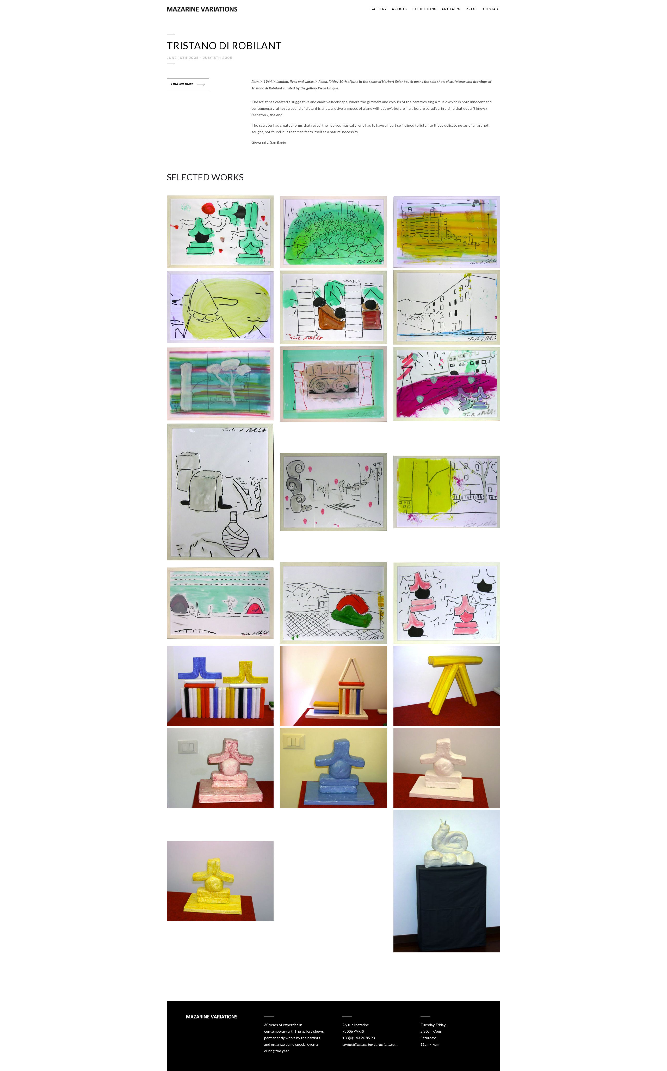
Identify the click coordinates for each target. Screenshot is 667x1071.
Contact (491, 9)
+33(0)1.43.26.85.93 (358, 1038)
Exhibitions (424, 9)
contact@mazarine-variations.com (370, 1044)
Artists (399, 9)
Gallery (378, 9)
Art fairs (451, 9)
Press (472, 9)
